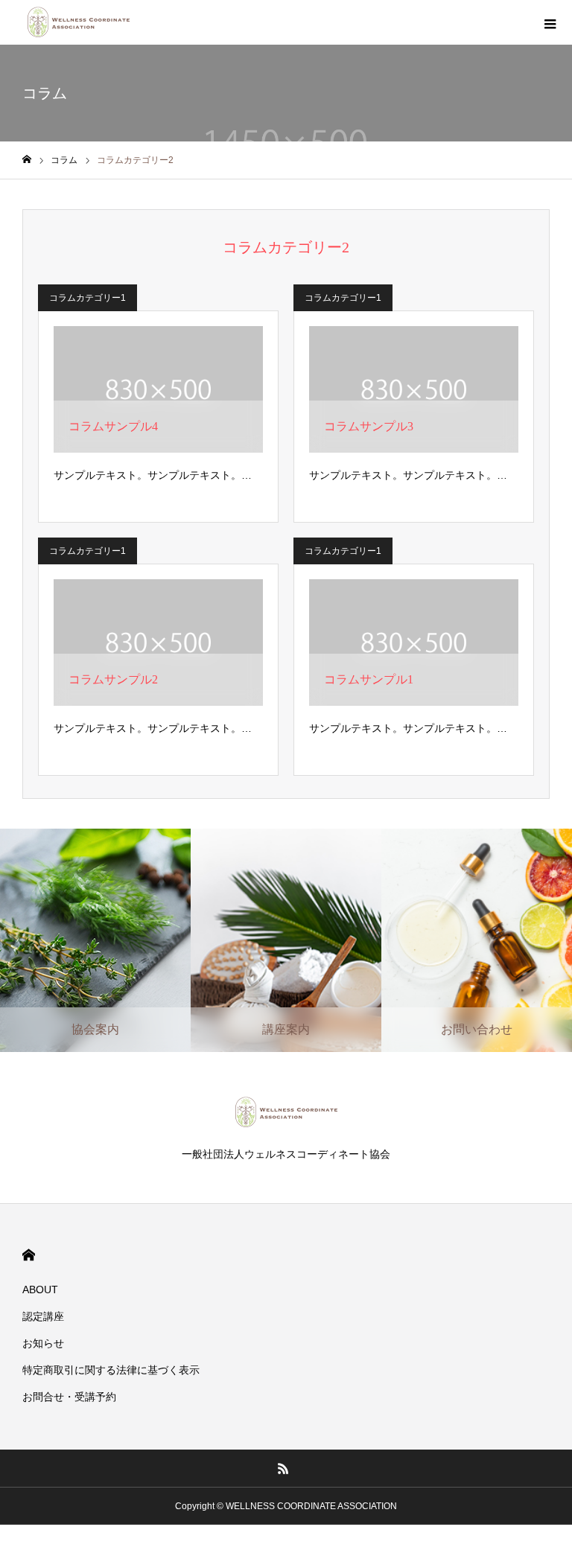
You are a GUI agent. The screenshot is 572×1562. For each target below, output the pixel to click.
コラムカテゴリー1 (87, 298)
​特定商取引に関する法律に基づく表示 (111, 1370)
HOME (28, 1255)
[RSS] (283, 1468)
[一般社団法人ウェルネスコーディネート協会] (78, 22)
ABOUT (40, 1289)
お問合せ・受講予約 (69, 1397)
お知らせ (43, 1343)
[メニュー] (549, 22)
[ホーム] (26, 160)
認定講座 (43, 1316)
